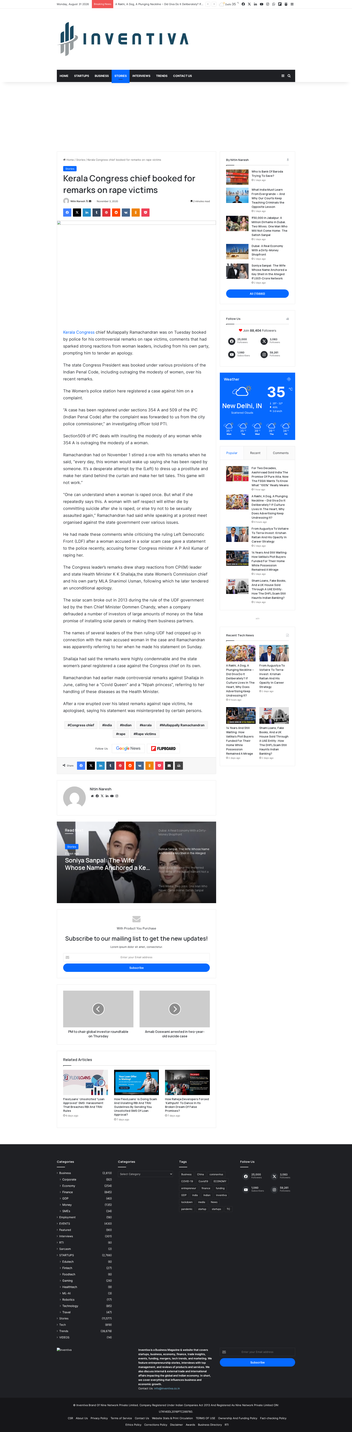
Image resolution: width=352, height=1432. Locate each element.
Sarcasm (65, 1248)
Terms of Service (121, 1418)
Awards (190, 1424)
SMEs (66, 1211)
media (201, 1202)
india (108, 725)
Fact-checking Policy (273, 1418)
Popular (232, 453)
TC (228, 1208)
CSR (70, 1418)
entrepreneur (188, 1188)
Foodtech (68, 1274)
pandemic (186, 1208)
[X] (102, 796)
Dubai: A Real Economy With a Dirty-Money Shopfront (267, 250)
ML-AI (66, 1293)
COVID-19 (187, 1181)
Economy (68, 1185)
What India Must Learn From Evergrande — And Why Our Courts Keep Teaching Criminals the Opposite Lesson (268, 198)
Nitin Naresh (77, 201)
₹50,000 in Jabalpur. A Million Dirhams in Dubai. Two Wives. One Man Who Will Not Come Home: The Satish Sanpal (269, 226)
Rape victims (146, 734)
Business (102, 76)
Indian (127, 725)
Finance (67, 1192)
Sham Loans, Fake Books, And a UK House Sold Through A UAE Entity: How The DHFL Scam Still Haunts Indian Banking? (269, 589)
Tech (62, 1324)
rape (121, 734)
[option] (136, 862)
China (200, 1174)
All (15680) (257, 293)
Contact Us (182, 76)
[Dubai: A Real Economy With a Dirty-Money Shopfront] (237, 251)
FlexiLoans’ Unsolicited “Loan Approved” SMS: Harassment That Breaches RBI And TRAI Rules (83, 1105)
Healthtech (69, 1287)
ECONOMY (220, 1181)
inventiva (221, 1195)
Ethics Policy (133, 1424)
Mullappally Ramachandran (183, 725)
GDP (65, 1198)
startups (216, 1208)
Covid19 (203, 1181)
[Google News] (128, 748)
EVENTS (64, 1223)
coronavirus (216, 1174)
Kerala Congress (79, 332)
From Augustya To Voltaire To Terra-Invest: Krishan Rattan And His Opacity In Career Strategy (174, 4)
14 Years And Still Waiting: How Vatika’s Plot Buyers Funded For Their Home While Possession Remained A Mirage (269, 560)
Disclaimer (176, 1424)
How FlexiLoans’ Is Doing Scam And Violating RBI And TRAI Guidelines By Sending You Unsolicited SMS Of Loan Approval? (135, 1106)
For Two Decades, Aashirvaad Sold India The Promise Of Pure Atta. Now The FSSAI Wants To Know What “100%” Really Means (270, 476)
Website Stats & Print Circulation (172, 1418)
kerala (147, 725)
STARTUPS (66, 1255)
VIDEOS (64, 1337)
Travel (66, 1312)
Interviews (141, 76)
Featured (65, 1230)
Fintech (67, 1268)
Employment (67, 1217)
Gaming (67, 1280)
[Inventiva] (122, 39)
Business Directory (210, 1424)
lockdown (186, 1202)
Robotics (68, 1299)
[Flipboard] (163, 748)
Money (67, 1204)
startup (202, 1208)
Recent (255, 453)
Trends (161, 76)
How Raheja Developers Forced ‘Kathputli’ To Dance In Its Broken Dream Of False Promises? (187, 1105)
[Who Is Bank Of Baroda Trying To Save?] (237, 177)
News (214, 1202)
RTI (61, 1242)
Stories (120, 76)
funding (220, 1188)
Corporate (69, 1179)
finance (206, 1188)
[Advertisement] (176, 116)
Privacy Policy (99, 1418)
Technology (70, 1306)
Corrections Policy (155, 1424)
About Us (82, 1418)
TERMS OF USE (205, 1418)
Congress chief (82, 725)
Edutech (68, 1261)
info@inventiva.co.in (167, 1388)
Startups (81, 76)
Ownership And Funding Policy (237, 1418)
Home (64, 76)
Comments (281, 453)
